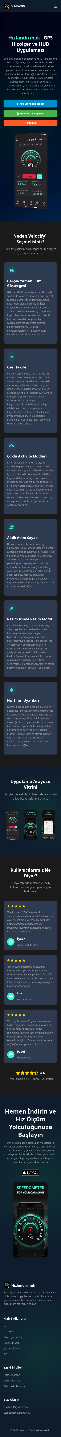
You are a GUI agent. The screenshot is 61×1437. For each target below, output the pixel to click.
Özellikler (9, 1331)
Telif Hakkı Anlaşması (15, 1386)
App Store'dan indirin (32, 103)
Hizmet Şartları (12, 1375)
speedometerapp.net (18, 1412)
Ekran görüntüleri (14, 1337)
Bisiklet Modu (11, 1343)
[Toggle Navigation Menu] (55, 6)
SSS (6, 1354)
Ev (5, 1326)
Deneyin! (32, 122)
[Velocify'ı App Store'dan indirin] (30, 1173)
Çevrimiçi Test (11, 1348)
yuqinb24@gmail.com (16, 1407)
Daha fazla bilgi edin (32, 113)
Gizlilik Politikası (12, 1380)
